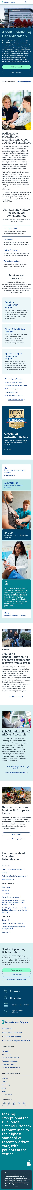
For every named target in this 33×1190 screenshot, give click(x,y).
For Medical (11, 1068)
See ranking (7, 449)
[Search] (26, 2)
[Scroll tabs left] (1, 81)
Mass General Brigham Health (16, 1040)
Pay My (5, 1051)
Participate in (10, 1061)
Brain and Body (13, 395)
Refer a (7, 879)
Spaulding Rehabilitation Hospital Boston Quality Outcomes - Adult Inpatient (13, 902)
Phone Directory (16, 975)
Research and (10, 897)
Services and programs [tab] (24, 81)
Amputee (13, 382)
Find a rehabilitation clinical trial (15, 772)
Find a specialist (17, 72)
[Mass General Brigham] (8, 2)
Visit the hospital (16, 67)
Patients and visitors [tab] (8, 81)
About (5, 1078)
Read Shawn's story (15, 697)
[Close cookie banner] (25, 1173)
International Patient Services (16, 979)
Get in (6, 1054)
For (7, 1095)
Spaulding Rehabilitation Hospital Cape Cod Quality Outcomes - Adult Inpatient (15, 910)
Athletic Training (13, 389)
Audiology (11, 392)
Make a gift (15, 834)
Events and (8, 1064)
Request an (10, 1058)
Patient (7, 1029)
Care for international (12, 869)
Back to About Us (8, 7)
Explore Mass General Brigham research (15, 767)
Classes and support (11, 923)
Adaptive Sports (13, 379)
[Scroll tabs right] (32, 81)
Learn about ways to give (15, 839)
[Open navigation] (30, 2)
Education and (11, 1036)
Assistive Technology (15, 385)
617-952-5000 (17, 970)
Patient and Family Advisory (14, 876)
